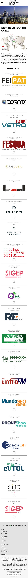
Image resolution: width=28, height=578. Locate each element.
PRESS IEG (3, 554)
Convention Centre (5, 551)
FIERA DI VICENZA (5, 544)
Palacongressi (4, 541)
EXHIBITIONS (4, 531)
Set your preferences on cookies (14, 572)
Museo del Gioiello (5, 548)
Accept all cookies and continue (14, 574)
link (19, 566)
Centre (2, 539)
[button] (2, 3)
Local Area (3, 540)
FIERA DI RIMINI (4, 536)
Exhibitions (3, 537)
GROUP (2, 529)
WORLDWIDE (4, 533)
